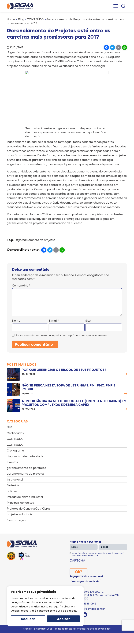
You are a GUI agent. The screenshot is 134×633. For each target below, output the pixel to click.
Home (11, 19)
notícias (12, 491)
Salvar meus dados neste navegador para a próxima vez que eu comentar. (62, 335)
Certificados (15, 433)
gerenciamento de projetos (25, 473)
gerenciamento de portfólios (26, 468)
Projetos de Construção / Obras (28, 508)
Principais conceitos (20, 502)
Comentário (21, 285)
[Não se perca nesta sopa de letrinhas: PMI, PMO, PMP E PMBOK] (13, 389)
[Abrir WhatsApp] (125, 624)
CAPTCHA (77, 560)
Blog (21, 19)
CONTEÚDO (35, 19)
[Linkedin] (84, 614)
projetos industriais (19, 514)
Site (88, 320)
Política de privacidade (99, 628)
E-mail (54, 320)
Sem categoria (17, 520)
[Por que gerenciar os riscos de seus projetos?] (13, 374)
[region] (45, 606)
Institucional (15, 479)
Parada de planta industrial (25, 497)
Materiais (13, 485)
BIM (9, 427)
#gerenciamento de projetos (35, 240)
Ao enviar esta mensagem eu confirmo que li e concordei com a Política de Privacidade (98, 554)
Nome (17, 320)
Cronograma (15, 450)
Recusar (28, 619)
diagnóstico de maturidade (25, 456)
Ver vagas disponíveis (85, 581)
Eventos (12, 462)
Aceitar (63, 619)
